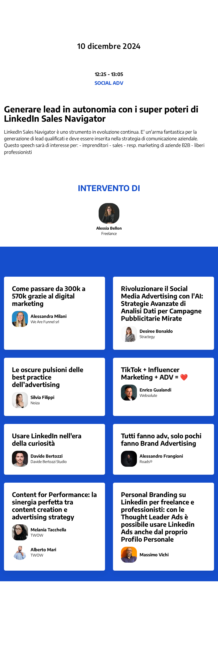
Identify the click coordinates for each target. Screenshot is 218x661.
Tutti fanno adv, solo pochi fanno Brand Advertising (161, 439)
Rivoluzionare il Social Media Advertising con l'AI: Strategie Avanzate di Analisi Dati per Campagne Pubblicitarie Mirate (162, 303)
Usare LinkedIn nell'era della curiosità (46, 439)
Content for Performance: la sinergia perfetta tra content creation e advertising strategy (54, 505)
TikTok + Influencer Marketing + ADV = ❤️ (154, 373)
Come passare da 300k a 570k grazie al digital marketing (48, 295)
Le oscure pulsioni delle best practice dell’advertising (47, 376)
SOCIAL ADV (109, 83)
